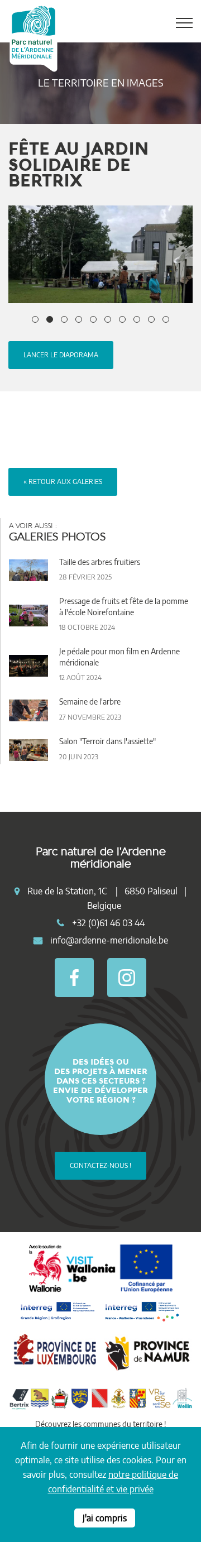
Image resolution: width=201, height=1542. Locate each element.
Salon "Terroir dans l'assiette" (107, 741)
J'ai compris (105, 1518)
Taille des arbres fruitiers (99, 562)
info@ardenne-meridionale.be (109, 940)
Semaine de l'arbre (90, 701)
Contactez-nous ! (100, 1165)
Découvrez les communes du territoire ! (100, 1424)
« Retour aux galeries (62, 481)
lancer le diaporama (60, 355)
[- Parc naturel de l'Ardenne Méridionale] (100, 254)
